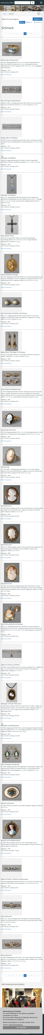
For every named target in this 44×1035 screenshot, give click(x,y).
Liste (22, 22)
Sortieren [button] (37, 22)
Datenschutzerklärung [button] (16, 1025)
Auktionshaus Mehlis (7, 3)
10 (31, 33)
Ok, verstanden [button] (21, 1027)
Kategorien (37, 19)
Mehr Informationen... (6, 75)
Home (4, 14)
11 (34, 33)
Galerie (30, 22)
